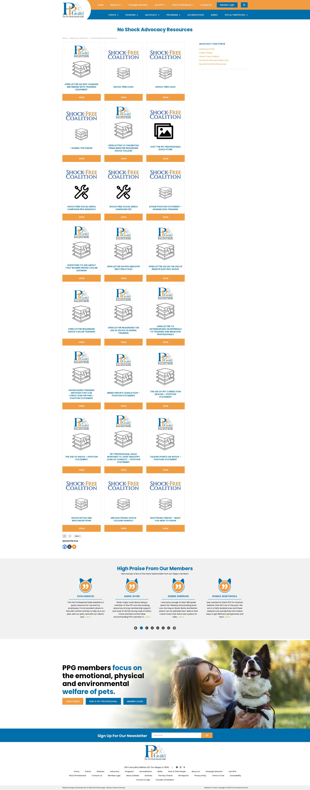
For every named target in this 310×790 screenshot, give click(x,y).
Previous (135, 628)
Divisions (131, 14)
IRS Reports (183, 775)
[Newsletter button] (207, 735)
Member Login (227, 5)
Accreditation (195, 14)
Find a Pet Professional (103, 701)
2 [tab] (147, 628)
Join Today (73, 701)
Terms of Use (218, 775)
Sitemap (122, 788)
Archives (148, 775)
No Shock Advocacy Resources (214, 60)
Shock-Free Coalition (209, 56)
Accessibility (235, 775)
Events (112, 14)
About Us (114, 5)
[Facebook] (65, 547)
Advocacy (151, 14)
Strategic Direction (138, 5)
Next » (77, 536)
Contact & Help (143, 779)
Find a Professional (181, 5)
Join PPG (158, 5)
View (81, 97)
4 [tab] (158, 628)
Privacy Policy (200, 775)
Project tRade (205, 52)
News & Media (132, 775)
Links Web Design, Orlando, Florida (105, 788)
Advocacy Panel (207, 49)
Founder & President (165, 779)
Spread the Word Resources (212, 64)
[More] (74, 547)
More (88, 616)
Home (101, 5)
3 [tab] (152, 628)
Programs (172, 14)
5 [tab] (163, 628)
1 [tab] (141, 628)
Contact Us (206, 5)
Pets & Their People (235, 14)
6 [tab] (169, 628)
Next (174, 628)
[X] (69, 547)
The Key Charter (165, 775)
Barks (214, 14)
